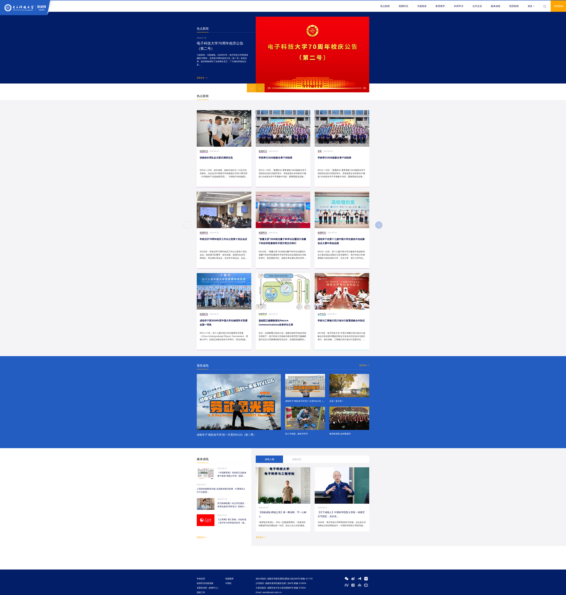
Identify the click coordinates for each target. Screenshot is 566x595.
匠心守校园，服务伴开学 (296, 433)
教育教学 (440, 6)
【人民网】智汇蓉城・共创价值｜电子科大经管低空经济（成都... (231, 521)
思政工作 (201, 592)
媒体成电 (495, 6)
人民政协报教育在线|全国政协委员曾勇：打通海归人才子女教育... (221, 490)
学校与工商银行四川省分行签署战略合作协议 (341, 320)
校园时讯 (403, 6)
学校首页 (201, 578)
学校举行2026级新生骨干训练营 (275, 157)
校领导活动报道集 (205, 583)
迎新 (320, 151)
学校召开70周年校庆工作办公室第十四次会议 (223, 239)
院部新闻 (514, 6)
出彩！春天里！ (336, 401)
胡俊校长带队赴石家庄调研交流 (216, 157)
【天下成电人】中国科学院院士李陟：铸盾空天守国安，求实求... (341, 514)
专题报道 (422, 6)
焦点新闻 (385, 6)
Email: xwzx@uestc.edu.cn (269, 592)
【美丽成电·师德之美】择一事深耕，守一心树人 (282, 514)
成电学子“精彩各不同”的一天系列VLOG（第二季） (226, 434)
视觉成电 (203, 365)
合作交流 (477, 6)
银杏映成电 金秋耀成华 (340, 433)
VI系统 (228, 583)
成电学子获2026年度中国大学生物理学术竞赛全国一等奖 (223, 322)
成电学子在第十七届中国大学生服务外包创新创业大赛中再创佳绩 (341, 241)
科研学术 (458, 6)
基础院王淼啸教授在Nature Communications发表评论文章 (276, 322)
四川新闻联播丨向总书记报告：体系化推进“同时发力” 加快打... (231, 505)
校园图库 (229, 578)
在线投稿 (558, 6)
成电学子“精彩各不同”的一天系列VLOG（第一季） (305, 401)
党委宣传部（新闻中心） (208, 587)
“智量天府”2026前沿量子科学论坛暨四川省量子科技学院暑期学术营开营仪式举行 (282, 241)
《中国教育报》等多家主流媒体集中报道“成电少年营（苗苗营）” (231, 474)
